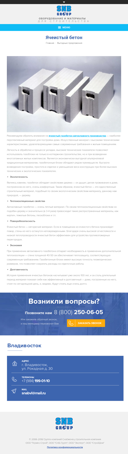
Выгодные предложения (69, 43)
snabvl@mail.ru (34, 393)
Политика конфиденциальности (65, 447)
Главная (50, 43)
